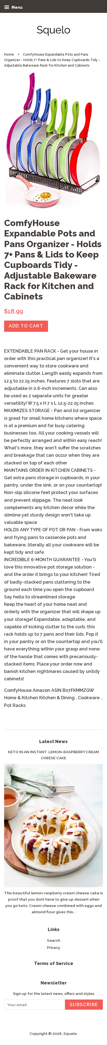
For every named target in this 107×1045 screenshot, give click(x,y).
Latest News (53, 741)
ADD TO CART (26, 326)
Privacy (53, 947)
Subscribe (84, 1004)
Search (53, 940)
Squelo (70, 1033)
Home (9, 54)
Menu (16, 7)
